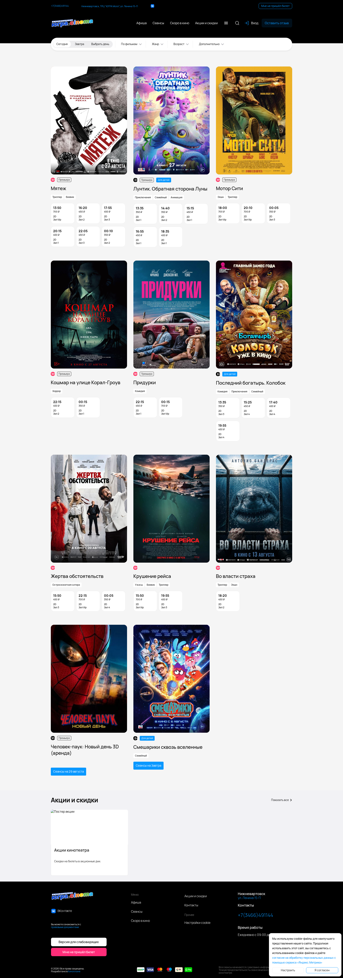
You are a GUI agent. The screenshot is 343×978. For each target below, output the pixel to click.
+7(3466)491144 (60, 6)
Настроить (288, 970)
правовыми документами (65, 927)
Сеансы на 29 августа (68, 771)
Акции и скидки (195, 896)
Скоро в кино (140, 920)
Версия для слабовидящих (79, 942)
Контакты (191, 905)
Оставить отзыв (277, 23)
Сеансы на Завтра (148, 765)
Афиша (136, 902)
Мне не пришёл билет (275, 6)
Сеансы (136, 911)
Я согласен (322, 970)
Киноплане (74, 971)
